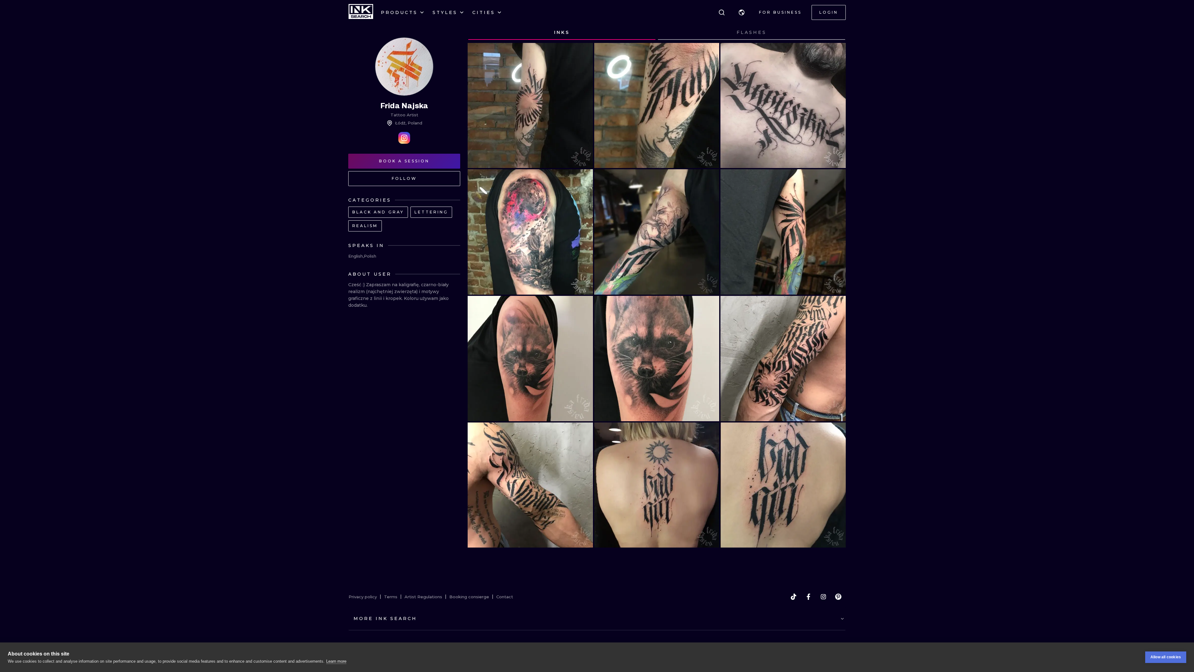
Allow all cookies (1165, 657)
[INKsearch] (360, 12)
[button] (741, 12)
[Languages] (741, 12)
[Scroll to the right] (835, 32)
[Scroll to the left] (478, 32)
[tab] (561, 33)
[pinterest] (838, 596)
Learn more (336, 661)
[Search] (721, 12)
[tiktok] (793, 596)
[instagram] (823, 596)
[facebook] (808, 596)
